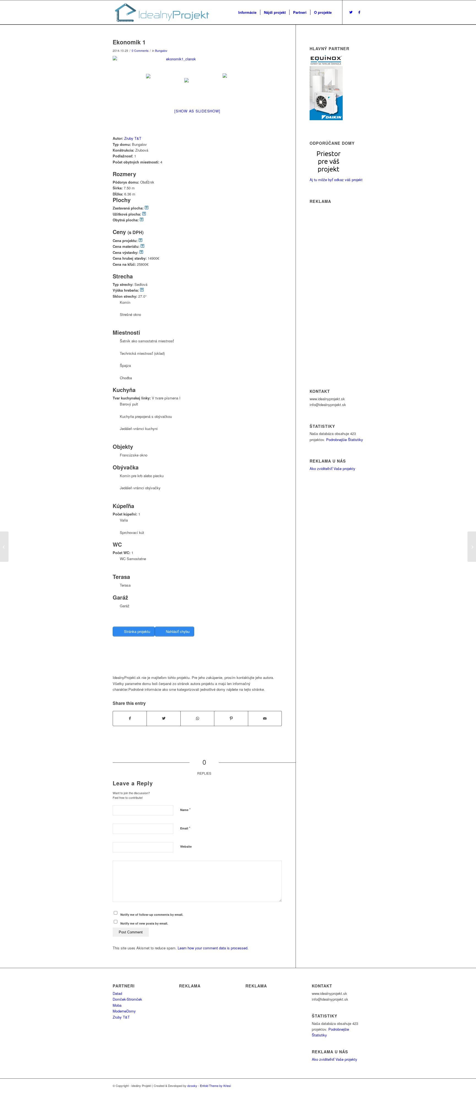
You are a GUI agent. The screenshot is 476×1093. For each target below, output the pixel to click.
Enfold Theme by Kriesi (215, 1085)
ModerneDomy (124, 1011)
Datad (117, 993)
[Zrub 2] (4, 546)
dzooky (192, 1085)
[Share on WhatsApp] (197, 718)
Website (186, 846)
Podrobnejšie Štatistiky (344, 439)
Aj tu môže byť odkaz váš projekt (336, 179)
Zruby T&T (132, 138)
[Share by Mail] (265, 718)
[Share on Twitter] (163, 718)
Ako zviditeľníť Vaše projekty (332, 468)
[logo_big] (161, 12)
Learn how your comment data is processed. (213, 947)
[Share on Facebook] (130, 718)
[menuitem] (247, 12)
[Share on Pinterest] (231, 718)
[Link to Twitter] (351, 12)
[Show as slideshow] (197, 111)
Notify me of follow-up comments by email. (151, 914)
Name (185, 809)
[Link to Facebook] (359, 12)
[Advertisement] (213, 660)
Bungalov (161, 51)
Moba (117, 1005)
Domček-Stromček (127, 999)
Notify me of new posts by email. (144, 923)
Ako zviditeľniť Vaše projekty (334, 1059)
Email (185, 828)
